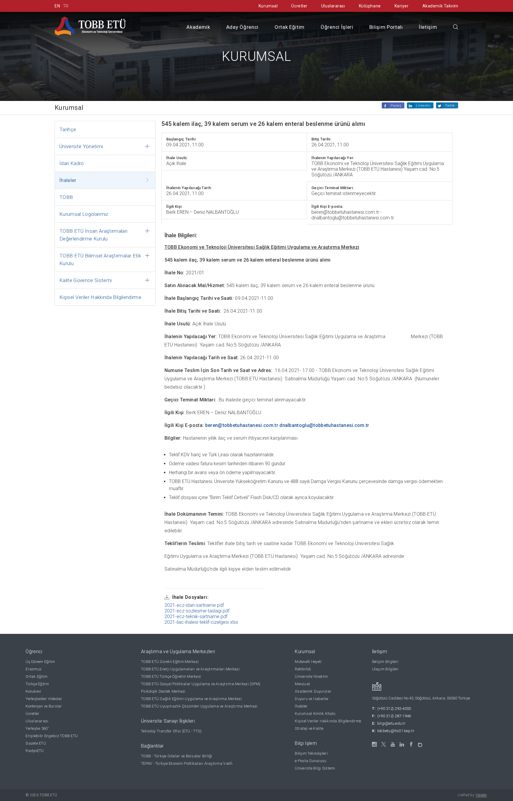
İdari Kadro (71, 163)
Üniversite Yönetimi (311, 676)
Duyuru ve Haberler (312, 698)
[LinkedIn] (402, 744)
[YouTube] (392, 744)
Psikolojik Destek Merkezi (163, 691)
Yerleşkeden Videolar (44, 698)
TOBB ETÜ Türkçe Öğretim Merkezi (171, 676)
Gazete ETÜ (36, 743)
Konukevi (33, 691)
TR (66, 6)
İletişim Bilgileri (385, 661)
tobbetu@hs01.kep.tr (395, 731)
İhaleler (68, 180)
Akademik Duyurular (313, 691)
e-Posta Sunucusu (310, 761)
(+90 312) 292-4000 (394, 708)
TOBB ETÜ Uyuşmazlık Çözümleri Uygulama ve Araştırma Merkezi (199, 706)
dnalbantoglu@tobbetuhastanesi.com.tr (324, 425)
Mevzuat (302, 684)
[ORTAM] (420, 743)
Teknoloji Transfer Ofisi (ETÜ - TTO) (171, 731)
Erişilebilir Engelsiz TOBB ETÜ (52, 736)
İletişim (428, 27)
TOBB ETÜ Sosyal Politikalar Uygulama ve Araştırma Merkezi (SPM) (200, 684)
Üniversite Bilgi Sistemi (315, 768)
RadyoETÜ (35, 750)
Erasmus (34, 669)
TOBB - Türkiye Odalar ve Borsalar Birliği (176, 756)
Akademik (198, 27)
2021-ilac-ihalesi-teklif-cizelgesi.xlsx (201, 622)
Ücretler (299, 6)
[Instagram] (374, 744)
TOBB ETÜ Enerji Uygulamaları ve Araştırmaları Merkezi (190, 669)
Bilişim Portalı (386, 27)
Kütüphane (370, 6)
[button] (455, 27)
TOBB (66, 197)
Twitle (450, 105)
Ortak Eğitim (290, 27)
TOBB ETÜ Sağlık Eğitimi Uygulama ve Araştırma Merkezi (191, 698)
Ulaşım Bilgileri (385, 669)
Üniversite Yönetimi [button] (81, 146)
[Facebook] (411, 744)
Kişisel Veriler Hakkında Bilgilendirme (100, 297)
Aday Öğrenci (242, 27)
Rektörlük (303, 669)
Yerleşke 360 (37, 728)
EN (57, 6)
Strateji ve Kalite (309, 728)
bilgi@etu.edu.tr (391, 723)
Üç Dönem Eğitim (40, 661)
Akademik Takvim (440, 6)
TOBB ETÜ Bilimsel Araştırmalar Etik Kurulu (100, 259)
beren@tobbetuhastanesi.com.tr (241, 425)
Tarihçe (67, 129)
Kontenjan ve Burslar (44, 706)
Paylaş (396, 105)
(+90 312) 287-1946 (394, 716)
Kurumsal (268, 6)
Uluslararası (333, 6)
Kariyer (402, 6)
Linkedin (423, 105)
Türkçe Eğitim (37, 684)
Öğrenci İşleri (337, 27)
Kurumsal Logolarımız (83, 214)
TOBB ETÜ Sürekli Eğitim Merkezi (170, 661)
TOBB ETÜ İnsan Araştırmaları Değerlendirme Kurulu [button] (93, 235)
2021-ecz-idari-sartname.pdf (194, 605)
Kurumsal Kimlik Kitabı (315, 713)
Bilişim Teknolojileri (311, 753)
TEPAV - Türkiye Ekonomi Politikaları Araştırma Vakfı (187, 763)
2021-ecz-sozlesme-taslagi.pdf (196, 611)
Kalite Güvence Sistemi (85, 280)
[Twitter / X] (383, 744)
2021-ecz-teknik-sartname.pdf (195, 616)
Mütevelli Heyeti (308, 661)
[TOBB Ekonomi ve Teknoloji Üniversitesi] (90, 26)
